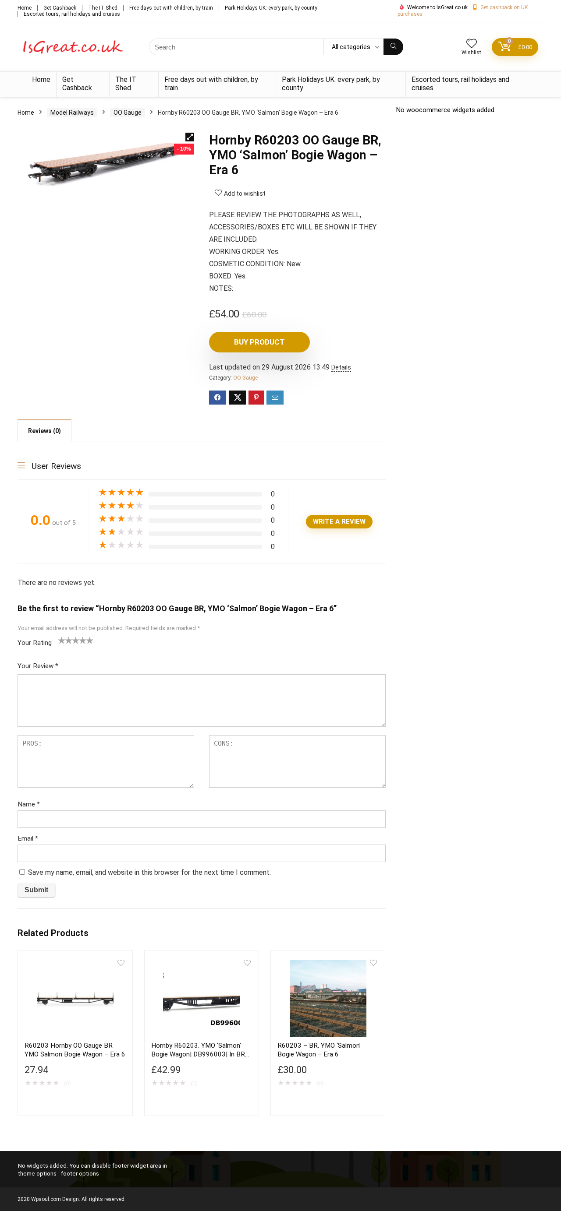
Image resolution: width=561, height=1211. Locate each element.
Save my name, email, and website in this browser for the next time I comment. (149, 872)
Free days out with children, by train (171, 8)
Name (29, 804)
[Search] (393, 47)
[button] (189, 137)
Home (25, 8)
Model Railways (72, 112)
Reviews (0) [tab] (44, 430)
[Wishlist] (471, 44)
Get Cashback (59, 8)
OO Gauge (128, 112)
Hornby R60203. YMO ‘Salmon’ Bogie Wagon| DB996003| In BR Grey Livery (198, 1054)
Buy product (259, 342)
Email (28, 838)
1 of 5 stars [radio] (61, 640)
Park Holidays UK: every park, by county (271, 8)
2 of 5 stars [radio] (65, 640)
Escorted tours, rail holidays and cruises (72, 14)
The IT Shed (102, 8)
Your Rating (35, 643)
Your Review (38, 666)
